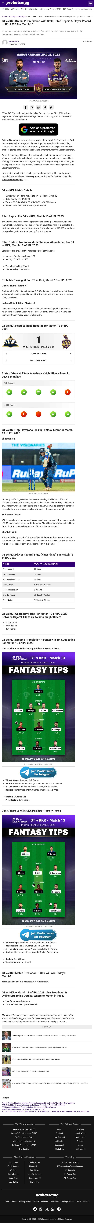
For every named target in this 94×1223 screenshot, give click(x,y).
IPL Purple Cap (70, 1174)
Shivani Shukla (13, 41)
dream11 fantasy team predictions (34, 176)
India (59, 1129)
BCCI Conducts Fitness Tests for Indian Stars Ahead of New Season (36, 1059)
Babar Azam (13, 1178)
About (6, 1202)
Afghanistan (81, 1137)
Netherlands (80, 1149)
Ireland (80, 1145)
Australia (80, 1129)
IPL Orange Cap (70, 1178)
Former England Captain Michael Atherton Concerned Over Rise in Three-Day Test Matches (44, 1036)
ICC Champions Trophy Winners (70, 1166)
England (59, 1133)
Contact (14, 1202)
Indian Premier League (12, 179)
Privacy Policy (25, 1202)
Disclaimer (54, 1202)
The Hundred (24, 1149)
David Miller (34, 1182)
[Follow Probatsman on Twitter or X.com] (47, 1210)
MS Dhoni (14, 1170)
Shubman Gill (34, 1162)
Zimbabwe (59, 1149)
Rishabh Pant (34, 1166)
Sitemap (86, 1202)
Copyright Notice (67, 1202)
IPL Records (70, 1170)
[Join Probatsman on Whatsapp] (53, 1210)
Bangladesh (59, 1145)
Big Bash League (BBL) (24, 1137)
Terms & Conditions (40, 1202)
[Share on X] (32, 107)
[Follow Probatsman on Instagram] (41, 1210)
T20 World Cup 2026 (71, 9)
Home (4, 16)
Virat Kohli (13, 1162)
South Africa (80, 1133)
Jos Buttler (13, 1182)
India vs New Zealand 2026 (50, 9)
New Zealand (59, 1137)
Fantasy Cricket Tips (17, 16)
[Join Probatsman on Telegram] (59, 1210)
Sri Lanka (59, 1141)
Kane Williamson (34, 1174)
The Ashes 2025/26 (29, 9)
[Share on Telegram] (45, 107)
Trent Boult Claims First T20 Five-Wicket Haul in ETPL (30, 1071)
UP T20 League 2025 (69, 1162)
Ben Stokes (34, 1170)
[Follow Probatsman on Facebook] (35, 1210)
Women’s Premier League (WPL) (24, 1133)
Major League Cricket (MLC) (24, 1141)
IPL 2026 (5, 9)
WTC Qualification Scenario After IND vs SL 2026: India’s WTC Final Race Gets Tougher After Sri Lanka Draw (50, 1083)
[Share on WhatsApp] (38, 107)
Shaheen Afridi (35, 1178)
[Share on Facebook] (25, 107)
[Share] (51, 107)
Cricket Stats (86, 9)
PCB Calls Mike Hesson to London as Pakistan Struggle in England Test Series (39, 1047)
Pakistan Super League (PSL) (24, 1145)
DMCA (78, 1202)
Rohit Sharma (13, 1166)
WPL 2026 (15, 9)
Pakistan (80, 1141)
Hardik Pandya (13, 1174)
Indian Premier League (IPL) (24, 1129)
